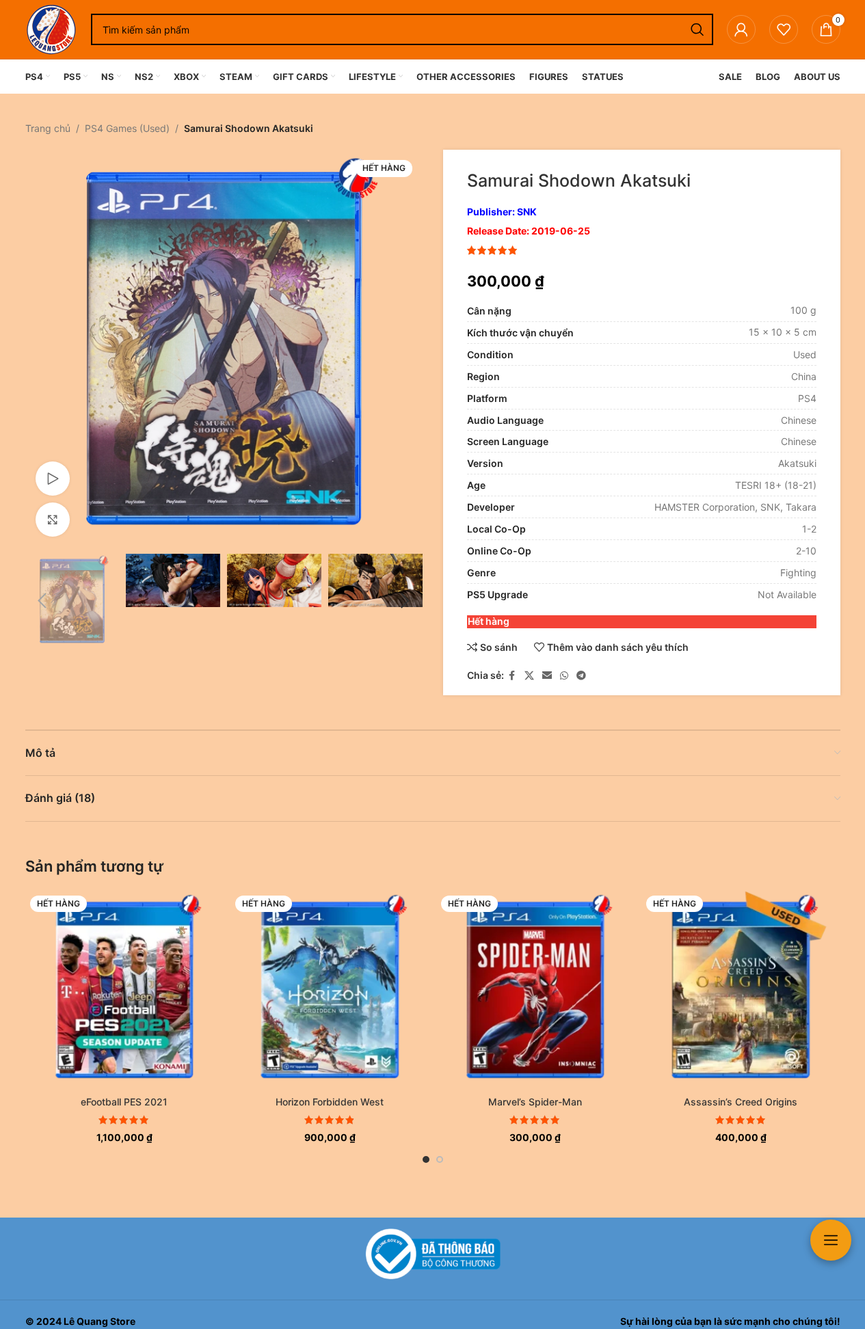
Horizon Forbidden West (330, 1102)
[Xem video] (53, 478)
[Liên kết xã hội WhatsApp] (564, 676)
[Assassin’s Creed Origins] (740, 990)
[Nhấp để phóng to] (53, 519)
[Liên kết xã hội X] (529, 676)
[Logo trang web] (51, 28)
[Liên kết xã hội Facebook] (512, 676)
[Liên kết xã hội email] (547, 676)
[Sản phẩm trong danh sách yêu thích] (783, 29)
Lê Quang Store (99, 1321)
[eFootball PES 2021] (124, 990)
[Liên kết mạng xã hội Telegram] (581, 676)
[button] (42, 601)
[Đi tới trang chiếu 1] (426, 1159)
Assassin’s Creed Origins (740, 1102)
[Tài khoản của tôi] (741, 29)
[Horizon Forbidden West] (329, 990)
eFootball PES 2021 (124, 1102)
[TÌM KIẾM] (697, 29)
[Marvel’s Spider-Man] (535, 990)
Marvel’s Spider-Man (535, 1102)
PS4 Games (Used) (127, 128)
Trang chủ (47, 128)
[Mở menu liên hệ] (830, 1240)
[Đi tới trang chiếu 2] (439, 1159)
